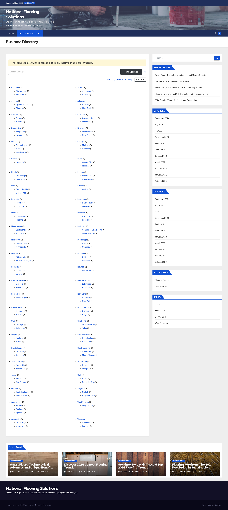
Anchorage (86, 91)
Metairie (85, 206)
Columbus (20, 328)
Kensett (85, 105)
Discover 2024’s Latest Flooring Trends (172, 81)
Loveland (86, 122)
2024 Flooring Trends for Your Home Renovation (176, 100)
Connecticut (16, 128)
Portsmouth (21, 287)
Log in (157, 304)
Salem (18, 342)
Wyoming (81, 419)
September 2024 (162, 118)
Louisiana (81, 199)
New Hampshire (18, 280)
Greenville (20, 179)
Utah (79, 375)
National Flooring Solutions (32, 488)
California (15, 115)
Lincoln (19, 270)
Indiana (80, 172)
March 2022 (160, 162)
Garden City (87, 162)
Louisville (20, 206)
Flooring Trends (162, 280)
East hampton (22, 230)
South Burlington (23, 392)
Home (11, 33)
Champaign (21, 176)
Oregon (14, 334)
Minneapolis (21, 247)
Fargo (84, 315)
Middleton (20, 233)
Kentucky (15, 199)
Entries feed (160, 311)
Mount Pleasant (88, 355)
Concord (19, 284)
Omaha (19, 274)
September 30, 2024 (21, 472)
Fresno (19, 118)
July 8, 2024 (71, 472)
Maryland (81, 213)
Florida (14, 142)
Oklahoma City (88, 324)
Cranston (20, 352)
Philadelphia (87, 338)
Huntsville (20, 95)
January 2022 (161, 169)
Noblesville (87, 179)
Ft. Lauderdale (22, 145)
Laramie (85, 426)
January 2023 (161, 156)
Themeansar (47, 505)
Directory (110, 79)
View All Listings (124, 79)
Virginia (80, 389)
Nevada (80, 267)
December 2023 (162, 137)
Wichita (85, 189)
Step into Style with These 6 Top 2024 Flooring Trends (178, 88)
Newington (20, 135)
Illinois (14, 172)
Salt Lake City (88, 382)
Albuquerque (21, 297)
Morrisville (20, 311)
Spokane (20, 409)
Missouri (14, 253)
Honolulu (20, 162)
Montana (81, 253)
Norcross (86, 149)
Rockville (86, 216)
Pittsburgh (86, 342)
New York (81, 294)
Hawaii (14, 159)
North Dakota (83, 307)
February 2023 (161, 150)
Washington (16, 402)
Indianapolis (87, 176)
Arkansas (81, 101)
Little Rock (86, 108)
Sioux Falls (20, 369)
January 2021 (161, 175)
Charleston (86, 352)
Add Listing (140, 79)
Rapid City (20, 365)
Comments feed (162, 317)
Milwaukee (20, 426)
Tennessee (82, 361)
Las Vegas (86, 270)
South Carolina (83, 348)
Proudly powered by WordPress (17, 505)
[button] (215, 33)
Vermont (14, 389)
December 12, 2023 (182, 472)
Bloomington (21, 243)
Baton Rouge (87, 203)
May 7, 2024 (125, 472)
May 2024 (159, 131)
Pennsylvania (83, 334)
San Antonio (21, 382)
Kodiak (85, 95)
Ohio (13, 321)
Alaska (80, 88)
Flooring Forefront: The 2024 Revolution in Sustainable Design (182, 94)
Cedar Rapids (22, 189)
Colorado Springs (89, 118)
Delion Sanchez (40, 472)
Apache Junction (23, 105)
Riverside (86, 287)
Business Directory (30, 33)
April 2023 (159, 143)
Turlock (19, 122)
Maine (13, 213)
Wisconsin (15, 419)
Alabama (15, 88)
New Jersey (82, 280)
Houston (19, 379)
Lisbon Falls (21, 216)
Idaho (79, 159)
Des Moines (21, 193)
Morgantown (87, 406)
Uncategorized (161, 286)
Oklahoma (81, 321)
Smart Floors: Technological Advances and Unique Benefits (180, 75)
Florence (19, 203)
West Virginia (83, 402)
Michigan (81, 226)
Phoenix (19, 108)
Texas (13, 375)
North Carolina (17, 307)
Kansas (80, 186)
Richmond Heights (24, 260)
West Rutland (21, 396)
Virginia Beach (88, 396)
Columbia (86, 247)
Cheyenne (86, 423)
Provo (84, 379)
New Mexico (16, 294)
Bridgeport (20, 132)
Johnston (20, 355)
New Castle (87, 135)
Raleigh (19, 315)
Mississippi (82, 240)
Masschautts (16, 226)
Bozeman (86, 260)
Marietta (85, 145)
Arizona (14, 101)
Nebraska (15, 267)
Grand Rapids (88, 233)
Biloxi (84, 243)
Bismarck (86, 311)
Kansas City (21, 257)
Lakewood (86, 284)
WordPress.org (161, 323)
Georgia (80, 142)
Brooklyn (86, 297)
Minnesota (15, 240)
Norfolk (85, 392)
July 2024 (159, 125)
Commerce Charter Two (92, 230)
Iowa (13, 186)
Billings (85, 257)
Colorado (81, 115)
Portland (19, 220)
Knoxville (86, 365)
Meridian (86, 166)
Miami (18, 149)
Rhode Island (16, 348)
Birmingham (21, 91)
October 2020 (160, 181)
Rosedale (86, 220)
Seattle (19, 406)
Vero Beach (21, 152)
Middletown (87, 132)
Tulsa (84, 328)
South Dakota (17, 361)
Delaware (81, 128)
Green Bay (20, 423)
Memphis (86, 369)
